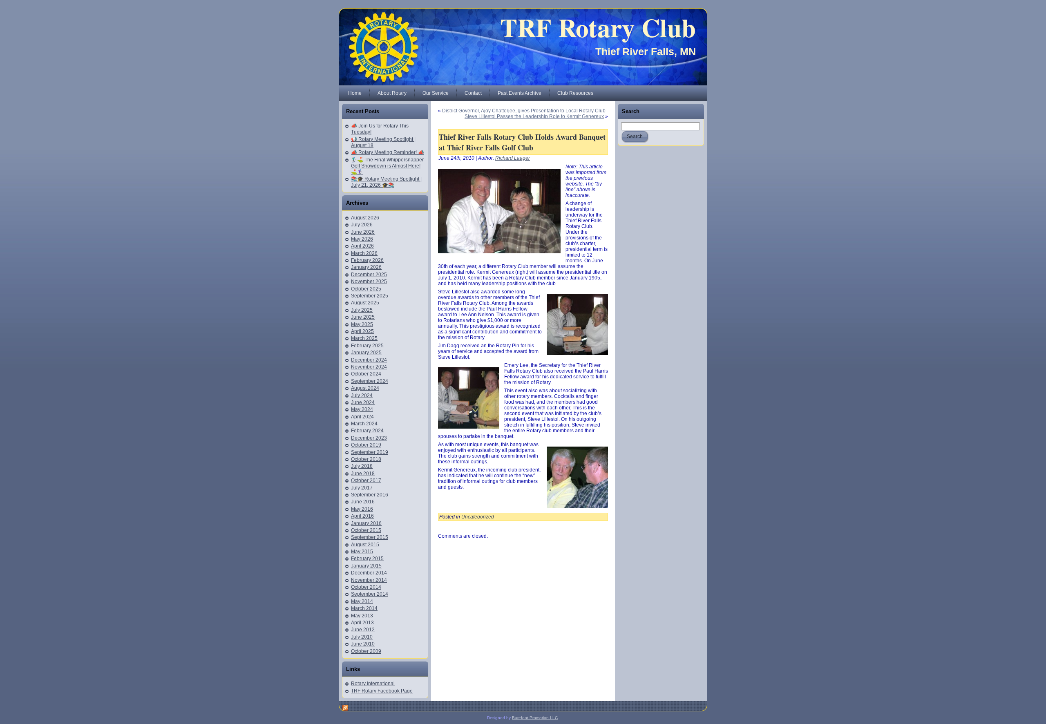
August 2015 (365, 544)
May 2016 (362, 509)
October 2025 (366, 289)
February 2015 (367, 558)
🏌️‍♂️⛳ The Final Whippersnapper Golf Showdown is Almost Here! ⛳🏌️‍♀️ (387, 166)
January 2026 (366, 267)
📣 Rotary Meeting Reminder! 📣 (387, 152)
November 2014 (369, 580)
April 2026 (362, 246)
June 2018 (363, 473)
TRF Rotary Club (598, 27)
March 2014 (364, 608)
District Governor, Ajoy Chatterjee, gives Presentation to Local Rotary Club (524, 111)
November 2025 (369, 281)
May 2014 (362, 601)
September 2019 (369, 452)
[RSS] (345, 707)
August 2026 (365, 218)
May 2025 (362, 324)
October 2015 (366, 530)
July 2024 (362, 395)
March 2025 (364, 338)
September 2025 (369, 296)
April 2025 (362, 331)
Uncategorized (477, 517)
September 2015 (369, 537)
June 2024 (363, 402)
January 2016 (366, 523)
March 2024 (364, 424)
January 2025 (366, 352)
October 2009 (366, 651)
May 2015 (362, 551)
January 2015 (366, 566)
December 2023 (369, 438)
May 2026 (362, 239)
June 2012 (363, 629)
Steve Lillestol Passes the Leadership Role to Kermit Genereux (534, 116)
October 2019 (366, 445)
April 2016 (362, 516)
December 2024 (369, 360)
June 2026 (363, 232)
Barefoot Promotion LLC (535, 717)
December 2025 (369, 274)
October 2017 (366, 480)
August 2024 (365, 388)
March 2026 (364, 253)
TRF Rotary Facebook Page (382, 691)
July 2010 (362, 637)
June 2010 (363, 644)
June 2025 (363, 317)
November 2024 (369, 367)
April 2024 (362, 417)
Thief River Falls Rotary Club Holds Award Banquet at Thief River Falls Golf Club (522, 142)
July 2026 (362, 225)
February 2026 (367, 260)
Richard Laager (512, 158)
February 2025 (367, 346)
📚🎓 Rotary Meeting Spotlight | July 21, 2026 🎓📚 (386, 182)
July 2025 (362, 310)
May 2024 (362, 409)
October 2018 (366, 459)
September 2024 (369, 381)
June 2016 (363, 502)
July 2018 (362, 466)
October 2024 (366, 374)
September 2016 (369, 495)
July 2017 (362, 488)
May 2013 (362, 616)
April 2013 (362, 623)
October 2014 (366, 587)
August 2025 (365, 303)
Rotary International (373, 683)
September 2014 (369, 594)
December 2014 (369, 573)
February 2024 (367, 431)
